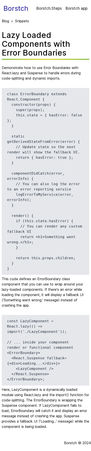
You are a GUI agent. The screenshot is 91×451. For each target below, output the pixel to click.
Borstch (16, 8)
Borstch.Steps (49, 8)
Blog (5, 21)
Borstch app (76, 8)
